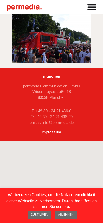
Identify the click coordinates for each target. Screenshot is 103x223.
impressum (51, 132)
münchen (51, 76)
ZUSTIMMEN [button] (39, 214)
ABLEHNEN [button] (65, 214)
